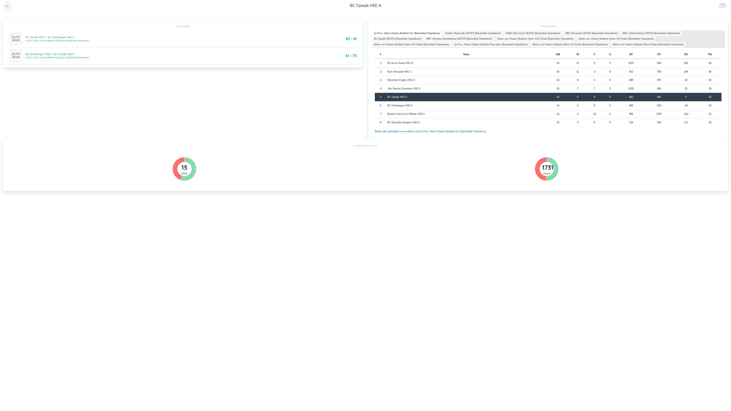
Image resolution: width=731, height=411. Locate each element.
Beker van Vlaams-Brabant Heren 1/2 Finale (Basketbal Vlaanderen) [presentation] (570, 44)
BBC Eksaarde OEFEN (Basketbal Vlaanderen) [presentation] (591, 33)
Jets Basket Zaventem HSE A (404, 88)
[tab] (407, 33)
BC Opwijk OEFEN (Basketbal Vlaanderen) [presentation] (397, 38)
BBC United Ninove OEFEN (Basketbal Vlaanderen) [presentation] (651, 33)
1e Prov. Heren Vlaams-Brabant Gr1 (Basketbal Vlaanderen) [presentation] (407, 33)
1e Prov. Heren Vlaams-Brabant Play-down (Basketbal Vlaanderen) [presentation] (491, 44)
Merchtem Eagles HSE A (401, 80)
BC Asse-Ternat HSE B (400, 63)
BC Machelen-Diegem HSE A (403, 122)
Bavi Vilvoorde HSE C (399, 71)
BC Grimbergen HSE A (400, 105)
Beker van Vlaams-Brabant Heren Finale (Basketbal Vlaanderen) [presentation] (648, 44)
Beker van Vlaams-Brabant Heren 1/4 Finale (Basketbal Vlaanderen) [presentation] (411, 44)
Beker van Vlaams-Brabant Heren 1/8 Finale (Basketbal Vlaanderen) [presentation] (616, 38)
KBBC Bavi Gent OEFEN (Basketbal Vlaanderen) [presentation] (533, 33)
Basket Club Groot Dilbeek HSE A (406, 113)
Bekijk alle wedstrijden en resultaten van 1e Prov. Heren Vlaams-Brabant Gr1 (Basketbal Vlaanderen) (430, 131)
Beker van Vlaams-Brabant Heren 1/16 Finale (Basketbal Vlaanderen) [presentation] (535, 38)
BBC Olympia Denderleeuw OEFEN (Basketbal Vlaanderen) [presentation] (459, 38)
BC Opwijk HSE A (397, 97)
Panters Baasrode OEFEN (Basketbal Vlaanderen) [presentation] (473, 33)
